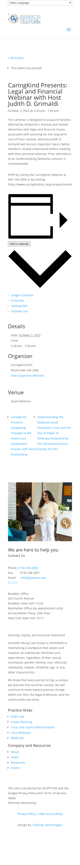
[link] (25, 19)
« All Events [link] (16, 58)
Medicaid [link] (17, 738)
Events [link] (15, 768)
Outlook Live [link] (19, 311)
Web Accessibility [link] (51, 814)
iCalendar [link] (17, 300)
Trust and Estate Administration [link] (33, 727)
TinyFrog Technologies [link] (47, 825)
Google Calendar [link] (22, 295)
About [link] (15, 752)
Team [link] (14, 757)
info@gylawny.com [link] (33, 578)
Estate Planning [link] (21, 722)
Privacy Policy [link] (26, 814)
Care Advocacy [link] (21, 733)
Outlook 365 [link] (19, 306)
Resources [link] (18, 762)
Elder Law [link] (17, 717)
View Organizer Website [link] (27, 376)
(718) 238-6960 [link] (28, 568)
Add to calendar (19, 244)
